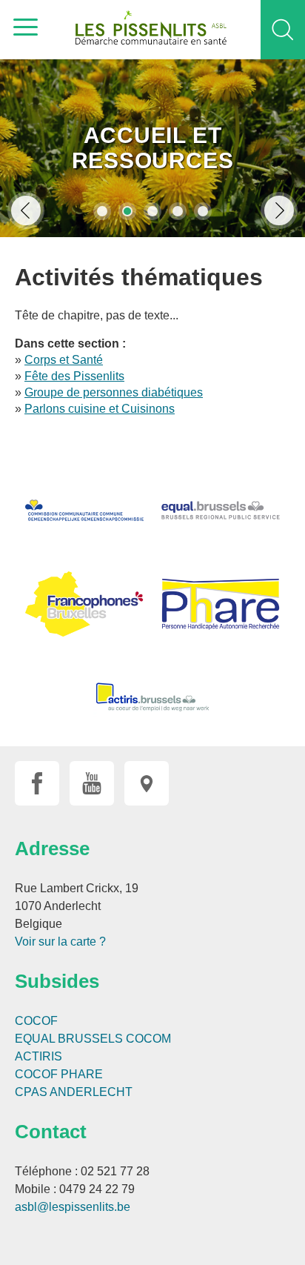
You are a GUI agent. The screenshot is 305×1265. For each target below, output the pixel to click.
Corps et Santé (63, 359)
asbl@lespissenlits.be (72, 1207)
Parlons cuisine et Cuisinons (99, 408)
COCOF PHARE (59, 1074)
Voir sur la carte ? (60, 941)
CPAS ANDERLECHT (74, 1092)
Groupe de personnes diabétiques (113, 392)
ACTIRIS (38, 1056)
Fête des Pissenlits (74, 376)
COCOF (36, 1021)
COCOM (148, 1038)
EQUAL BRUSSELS (69, 1038)
